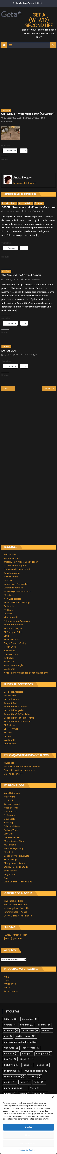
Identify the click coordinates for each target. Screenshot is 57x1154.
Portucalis (9, 606)
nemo (24, 1082)
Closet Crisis (10, 811)
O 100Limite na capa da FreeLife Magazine (28, 207)
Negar (28, 1135)
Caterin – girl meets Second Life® (21, 561)
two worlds (9, 650)
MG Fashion (10, 844)
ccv (8, 1036)
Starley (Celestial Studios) (17, 866)
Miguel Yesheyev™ (33, 279)
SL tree (7, 736)
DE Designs (9, 815)
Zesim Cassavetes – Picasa (18, 915)
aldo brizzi (11, 1030)
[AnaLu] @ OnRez (13, 938)
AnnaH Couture (12, 793)
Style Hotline (10, 870)
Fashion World (11, 830)
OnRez (39, 1082)
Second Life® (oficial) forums (19, 717)
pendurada (8, 350)
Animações (30, 1030)
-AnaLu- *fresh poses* (15, 934)
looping (42, 1064)
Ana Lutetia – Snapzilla (15, 904)
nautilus (9, 1082)
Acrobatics (29, 1019)
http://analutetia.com (24, 183)
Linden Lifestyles (12, 837)
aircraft (10, 1024)
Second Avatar (11, 699)
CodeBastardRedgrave (15, 565)
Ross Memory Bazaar (10, 388)
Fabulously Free (12, 826)
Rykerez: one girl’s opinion (17, 621)
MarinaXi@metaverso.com (17, 591)
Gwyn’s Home (11, 576)
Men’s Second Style (14, 841)
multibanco (10, 983)
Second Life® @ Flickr (14, 710)
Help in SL (27, 1059)
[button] (52, 1097)
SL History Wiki (11, 728)
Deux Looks (9, 818)
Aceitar (28, 1127)
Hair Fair (10, 1059)
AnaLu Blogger (32, 117)
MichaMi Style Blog (13, 848)
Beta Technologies (13, 691)
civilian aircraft (25, 1036)
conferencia (31, 1047)
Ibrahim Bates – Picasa (15, 911)
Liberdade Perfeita (13, 587)
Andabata (9, 762)
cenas (7, 987)
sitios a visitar (25, 203)
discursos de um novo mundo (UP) (22, 766)
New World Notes (12, 598)
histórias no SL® (9, 203)
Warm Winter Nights (14, 665)
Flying (27, 1053)
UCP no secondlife (13, 773)
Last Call (8, 833)
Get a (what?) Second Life (39, 20)
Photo (35, 1088)
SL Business (9, 725)
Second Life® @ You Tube (17, 714)
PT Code (8, 610)
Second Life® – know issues (18, 721)
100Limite (11, 1019)
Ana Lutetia (10, 554)
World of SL (9, 669)
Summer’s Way (12, 639)
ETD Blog (8, 822)
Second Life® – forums (15, 706)
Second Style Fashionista (16, 855)
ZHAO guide (10, 743)
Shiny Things (10, 859)
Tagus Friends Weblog (15, 643)
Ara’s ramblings (12, 558)
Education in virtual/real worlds (19, 770)
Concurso (11, 1047)
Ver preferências (28, 1143)
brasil (46, 1030)
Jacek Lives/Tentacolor (16, 584)
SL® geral (6, 110)
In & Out (8, 580)
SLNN (6, 635)
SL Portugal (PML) (13, 632)
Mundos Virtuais (14, 1076)
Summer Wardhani (34, 211)
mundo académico (36, 1070)
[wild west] (10, 132)
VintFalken (9, 658)
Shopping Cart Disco (14, 863)
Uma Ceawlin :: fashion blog (18, 881)
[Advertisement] (28, 78)
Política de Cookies (27, 1150)
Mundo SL (9, 852)
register (8, 980)
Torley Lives (10, 646)
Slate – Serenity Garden (50, 388)
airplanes (26, 1024)
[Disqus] (28, 427)
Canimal (8, 800)
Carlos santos (11, 991)
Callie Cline (9, 796)
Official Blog (10, 695)
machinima (12, 1070)
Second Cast (10, 703)
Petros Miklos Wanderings (17, 602)
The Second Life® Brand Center (21, 275)
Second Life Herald (13, 624)
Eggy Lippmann (12, 573)
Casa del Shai (11, 807)
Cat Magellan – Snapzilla (16, 908)
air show (44, 1024)
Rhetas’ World (11, 617)
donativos (11, 1053)
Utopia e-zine (11, 654)
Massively (9, 595)
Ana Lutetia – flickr (13, 900)
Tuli (6, 878)
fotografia (43, 1053)
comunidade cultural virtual (20, 1042)
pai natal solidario (14, 1088)
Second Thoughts (13, 628)
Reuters (8, 613)
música (34, 1076)
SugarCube (9, 874)
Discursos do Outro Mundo (17, 569)
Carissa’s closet (12, 804)
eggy (6, 976)
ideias (27, 1064)
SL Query (8, 732)
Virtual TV (9, 661)
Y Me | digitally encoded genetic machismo (26, 672)
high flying (11, 1064)
